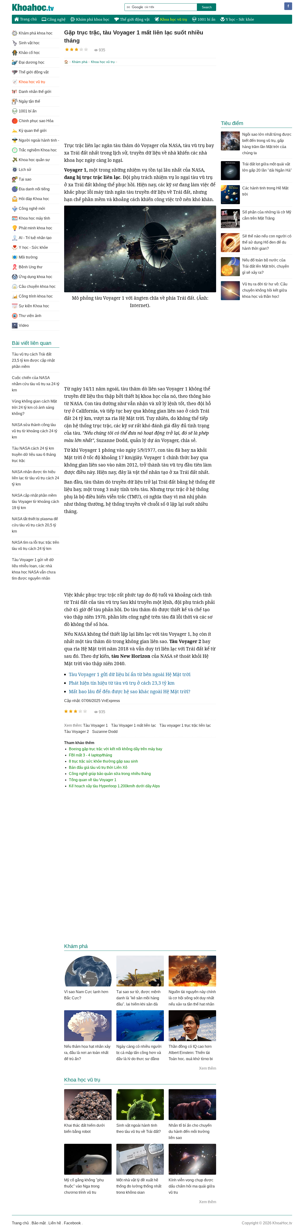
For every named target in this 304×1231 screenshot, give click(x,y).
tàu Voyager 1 (95, 725)
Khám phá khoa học (92, 19)
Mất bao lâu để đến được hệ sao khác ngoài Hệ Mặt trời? (129, 691)
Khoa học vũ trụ (173, 19)
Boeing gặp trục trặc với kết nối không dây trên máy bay (115, 749)
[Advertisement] (140, 104)
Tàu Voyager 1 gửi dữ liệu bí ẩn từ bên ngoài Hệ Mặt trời (129, 674)
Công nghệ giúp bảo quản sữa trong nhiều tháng (110, 774)
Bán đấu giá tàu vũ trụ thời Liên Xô (98, 767)
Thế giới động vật (134, 19)
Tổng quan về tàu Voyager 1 (92, 780)
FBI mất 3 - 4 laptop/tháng (90, 755)
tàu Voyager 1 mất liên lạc (133, 725)
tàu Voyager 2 (76, 732)
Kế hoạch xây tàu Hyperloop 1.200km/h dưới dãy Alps (114, 786)
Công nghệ (56, 19)
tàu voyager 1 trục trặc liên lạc (185, 725)
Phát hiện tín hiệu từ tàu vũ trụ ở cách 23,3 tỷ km (122, 683)
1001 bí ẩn (206, 19)
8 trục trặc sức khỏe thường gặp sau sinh (103, 761)
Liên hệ (54, 1223)
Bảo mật (39, 1223)
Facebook (72, 1223)
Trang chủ (28, 19)
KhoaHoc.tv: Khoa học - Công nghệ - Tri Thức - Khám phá (38, 7)
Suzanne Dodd (105, 732)
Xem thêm (207, 1068)
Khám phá (79, 62)
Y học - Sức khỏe (239, 19)
